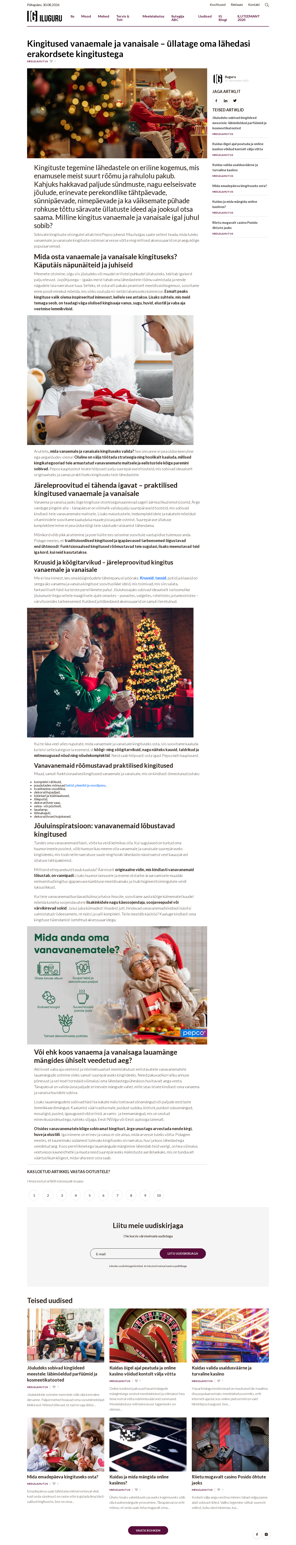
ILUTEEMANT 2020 (248, 18)
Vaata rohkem (148, 1530)
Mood (86, 16)
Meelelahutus (153, 16)
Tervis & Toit (122, 18)
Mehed (103, 16)
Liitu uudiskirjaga (183, 1253)
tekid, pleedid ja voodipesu (86, 785)
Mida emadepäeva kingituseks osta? (239, 188)
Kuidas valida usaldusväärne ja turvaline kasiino (235, 170)
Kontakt (254, 4)
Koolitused (218, 4)
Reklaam (237, 4)
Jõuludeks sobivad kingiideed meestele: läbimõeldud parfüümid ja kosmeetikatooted (239, 126)
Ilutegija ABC (177, 18)
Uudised (205, 16)
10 (159, 1195)
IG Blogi (223, 18)
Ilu (72, 16)
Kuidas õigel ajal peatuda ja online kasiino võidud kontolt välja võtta (237, 149)
